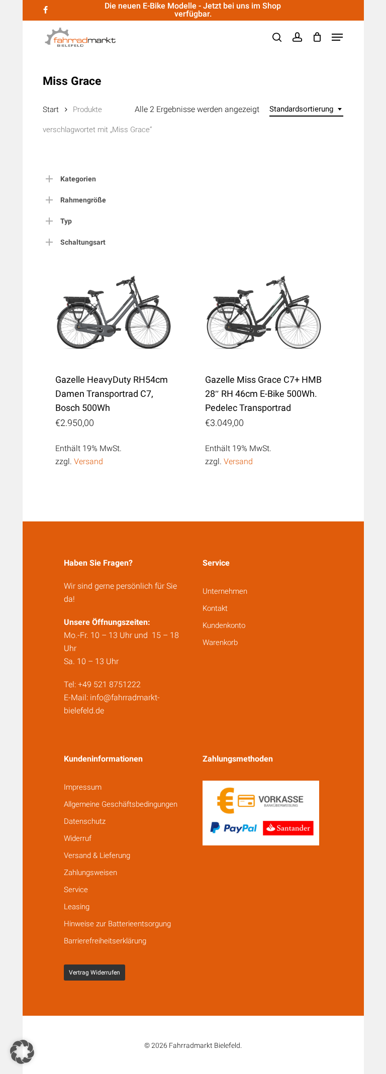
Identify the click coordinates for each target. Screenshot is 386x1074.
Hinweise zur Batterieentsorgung (117, 923)
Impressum (83, 787)
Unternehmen (225, 591)
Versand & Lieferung (97, 855)
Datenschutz (85, 821)
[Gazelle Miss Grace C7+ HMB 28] (263, 312)
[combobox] (306, 109)
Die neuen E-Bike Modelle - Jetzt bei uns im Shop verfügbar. (193, 10)
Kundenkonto (224, 625)
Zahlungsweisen (90, 872)
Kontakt (215, 608)
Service (76, 889)
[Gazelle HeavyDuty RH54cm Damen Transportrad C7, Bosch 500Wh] (114, 312)
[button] (337, 37)
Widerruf (77, 838)
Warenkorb (220, 642)
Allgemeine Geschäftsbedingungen (120, 804)
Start (51, 109)
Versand (88, 461)
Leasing (76, 906)
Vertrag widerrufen (94, 972)
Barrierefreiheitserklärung (105, 940)
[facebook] (45, 10)
